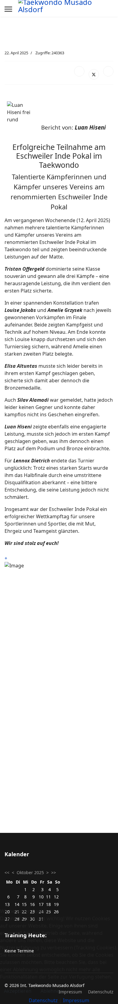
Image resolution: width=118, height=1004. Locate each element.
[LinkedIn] (108, 71)
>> (53, 872)
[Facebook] (79, 71)
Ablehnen (51, 991)
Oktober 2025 (30, 872)
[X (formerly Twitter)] (94, 74)
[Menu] (8, 9)
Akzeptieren (17, 991)
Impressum (76, 1000)
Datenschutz (43, 1000)
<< (7, 872)
